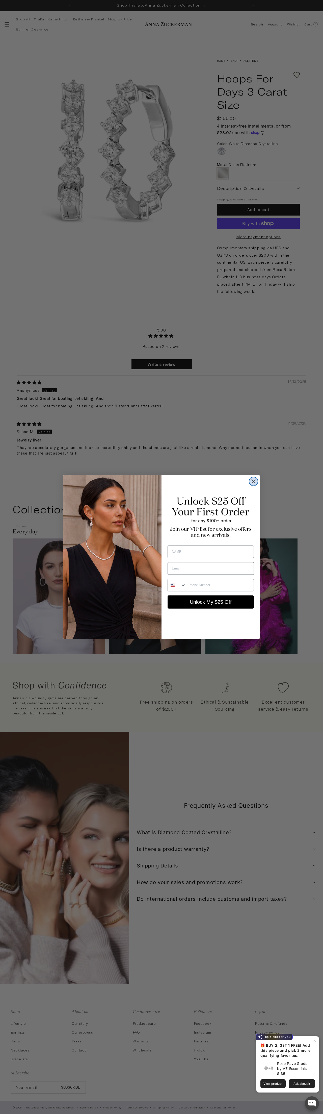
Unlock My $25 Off (211, 602)
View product (272, 1084)
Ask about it (301, 1084)
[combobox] (177, 585)
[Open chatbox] (312, 1103)
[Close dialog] (253, 481)
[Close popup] (314, 1041)
